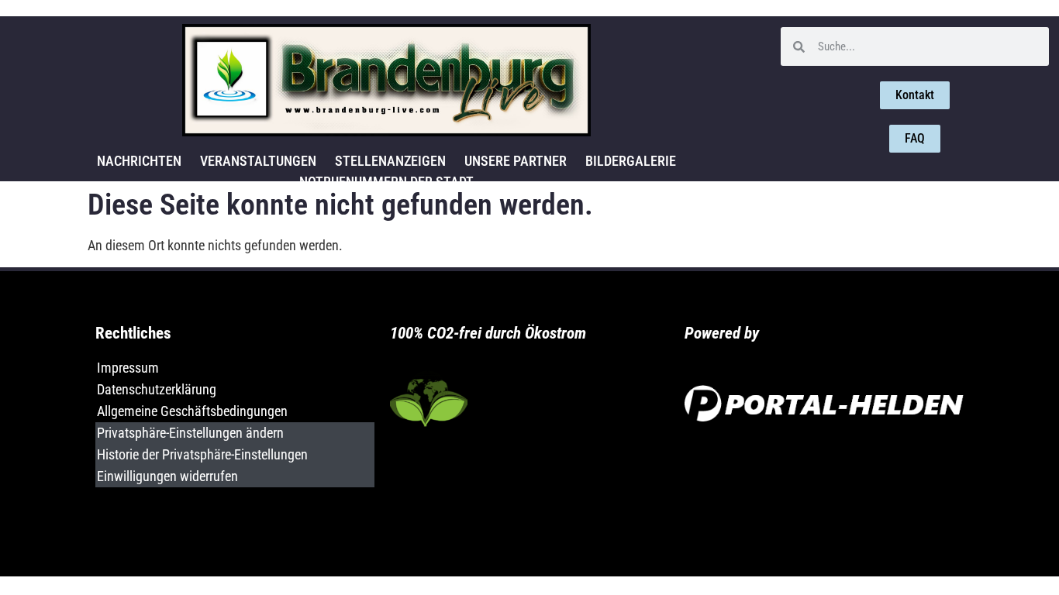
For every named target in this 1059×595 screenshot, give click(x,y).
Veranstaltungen (258, 161)
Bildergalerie (630, 161)
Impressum (128, 367)
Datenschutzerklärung (156, 389)
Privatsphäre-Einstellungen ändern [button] (190, 433)
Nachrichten (139, 161)
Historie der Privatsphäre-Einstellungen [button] (202, 454)
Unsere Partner (515, 161)
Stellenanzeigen (390, 161)
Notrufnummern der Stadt (386, 182)
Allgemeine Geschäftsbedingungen (192, 411)
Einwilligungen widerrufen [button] (167, 476)
